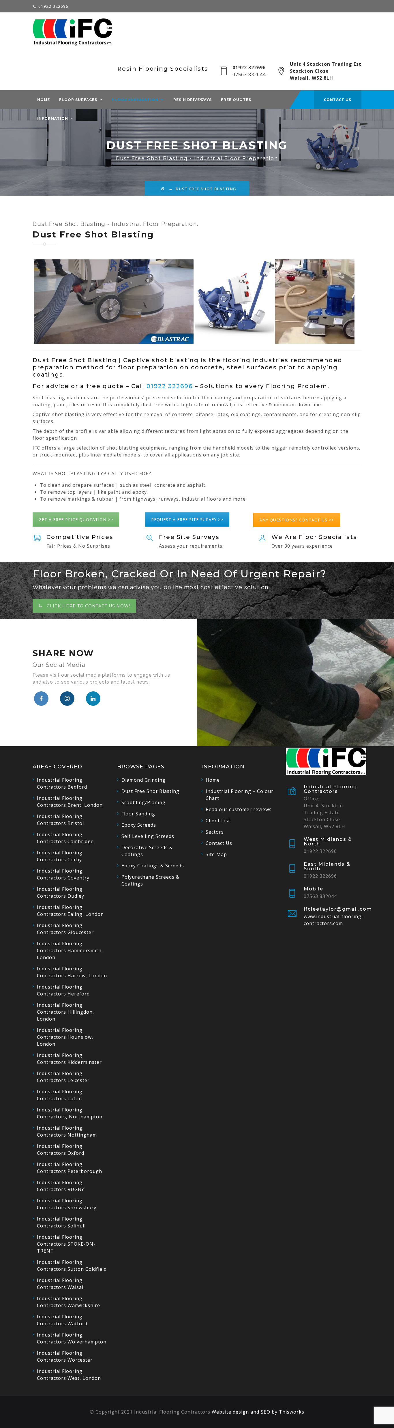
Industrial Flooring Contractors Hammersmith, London (70, 950)
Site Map (216, 854)
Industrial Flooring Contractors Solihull (61, 1222)
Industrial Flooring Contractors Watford (62, 1320)
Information (52, 118)
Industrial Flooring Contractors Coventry (63, 874)
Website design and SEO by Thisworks (258, 1412)
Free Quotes (236, 100)
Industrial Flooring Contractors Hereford (63, 990)
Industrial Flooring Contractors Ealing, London (70, 910)
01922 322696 (53, 6)
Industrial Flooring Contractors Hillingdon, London (65, 1012)
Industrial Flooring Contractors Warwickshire (68, 1302)
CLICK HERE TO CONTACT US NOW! (88, 606)
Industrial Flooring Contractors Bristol (60, 819)
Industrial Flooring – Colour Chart (239, 794)
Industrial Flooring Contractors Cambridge (65, 838)
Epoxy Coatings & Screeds (152, 865)
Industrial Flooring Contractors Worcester (65, 1356)
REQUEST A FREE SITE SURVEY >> (187, 519)
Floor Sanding (138, 814)
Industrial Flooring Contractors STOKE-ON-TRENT (66, 1244)
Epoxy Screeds (138, 825)
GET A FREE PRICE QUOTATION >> (76, 519)
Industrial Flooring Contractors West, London (69, 1374)
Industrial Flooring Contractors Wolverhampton (71, 1338)
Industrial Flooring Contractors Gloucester (65, 928)
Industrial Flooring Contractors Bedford (62, 783)
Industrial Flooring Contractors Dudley (60, 892)
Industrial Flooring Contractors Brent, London (70, 801)
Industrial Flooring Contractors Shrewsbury (66, 1204)
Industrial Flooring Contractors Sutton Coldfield (72, 1265)
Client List (218, 820)
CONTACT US (337, 99)
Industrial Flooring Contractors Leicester (63, 1076)
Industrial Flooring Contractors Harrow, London (72, 972)
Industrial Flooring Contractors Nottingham (67, 1131)
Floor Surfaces (78, 100)
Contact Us (219, 843)
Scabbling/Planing (143, 802)
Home (43, 100)
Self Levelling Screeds (147, 836)
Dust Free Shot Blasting (150, 791)
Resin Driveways (192, 100)
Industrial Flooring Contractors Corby (59, 856)
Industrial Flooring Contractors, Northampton (69, 1113)
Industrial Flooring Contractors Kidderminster (69, 1058)
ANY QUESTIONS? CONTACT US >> (296, 520)
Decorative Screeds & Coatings (147, 851)
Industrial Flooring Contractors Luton (59, 1095)
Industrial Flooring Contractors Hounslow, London (65, 1037)
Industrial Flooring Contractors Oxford (60, 1149)
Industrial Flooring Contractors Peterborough (69, 1167)
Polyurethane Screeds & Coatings (150, 880)
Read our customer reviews (239, 809)
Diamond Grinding (143, 780)
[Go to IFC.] (163, 188)
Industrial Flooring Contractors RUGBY (60, 1186)
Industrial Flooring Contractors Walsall (61, 1283)
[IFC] (72, 31)
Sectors (215, 832)
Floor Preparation (135, 100)
